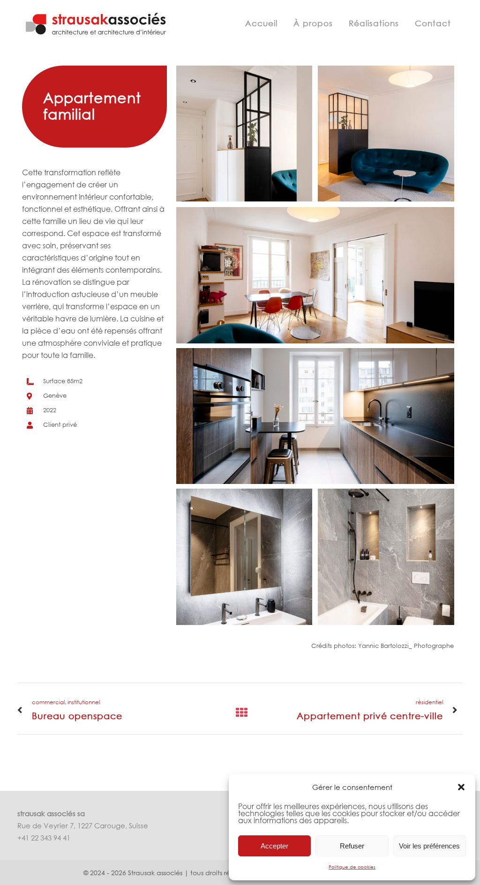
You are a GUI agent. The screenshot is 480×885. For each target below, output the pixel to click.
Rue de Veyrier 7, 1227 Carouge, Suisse (82, 825)
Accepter (274, 846)
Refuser (352, 846)
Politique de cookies (352, 866)
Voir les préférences (429, 846)
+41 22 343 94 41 (43, 837)
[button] (461, 787)
